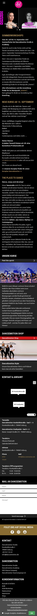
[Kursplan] (18, 272)
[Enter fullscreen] (34, 382)
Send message (17, 516)
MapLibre (30, 415)
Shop (2, 338)
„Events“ (24, 90)
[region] (18, 398)
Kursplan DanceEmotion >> (12, 171)
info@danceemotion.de (10, 160)
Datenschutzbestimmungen (17, 610)
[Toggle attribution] (35, 415)
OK (32, 613)
